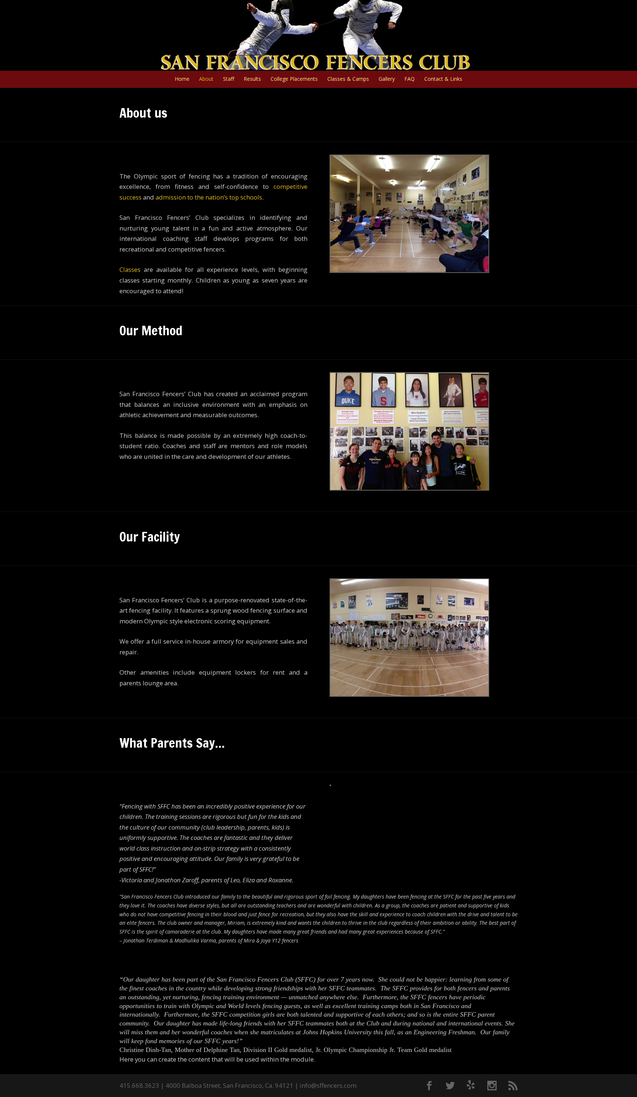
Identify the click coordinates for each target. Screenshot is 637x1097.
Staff (228, 79)
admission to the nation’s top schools (209, 197)
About (206, 79)
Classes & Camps (348, 79)
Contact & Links (443, 79)
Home (182, 79)
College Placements (294, 79)
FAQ (409, 79)
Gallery (387, 79)
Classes (129, 269)
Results (252, 79)
